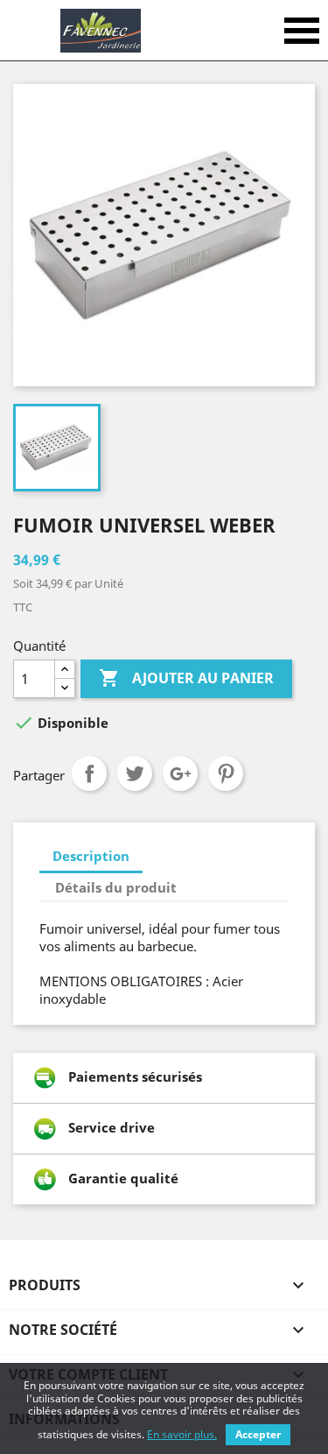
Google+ (180, 773)
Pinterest (225, 773)
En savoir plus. (182, 1434)
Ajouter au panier (186, 677)
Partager (89, 773)
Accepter (258, 1434)
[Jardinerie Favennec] (100, 31)
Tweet (134, 773)
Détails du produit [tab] (116, 887)
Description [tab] (90, 856)
